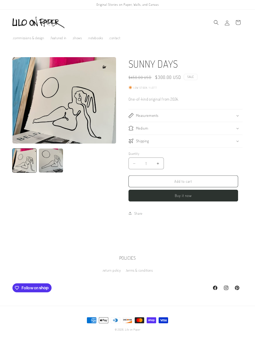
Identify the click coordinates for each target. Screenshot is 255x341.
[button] (216, 22)
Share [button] (138, 213)
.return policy (111, 270)
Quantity (133, 154)
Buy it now (183, 195)
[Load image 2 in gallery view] (51, 160)
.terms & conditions (139, 270)
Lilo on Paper (132, 329)
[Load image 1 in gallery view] (24, 160)
